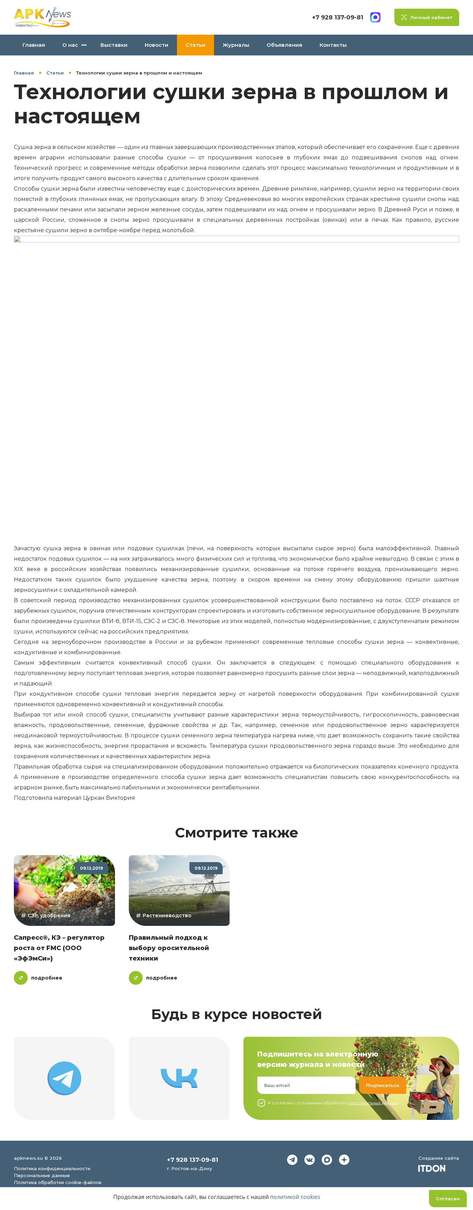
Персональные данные (42, 1175)
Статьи (195, 45)
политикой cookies (295, 1197)
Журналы (236, 45)
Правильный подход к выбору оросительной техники (169, 948)
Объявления (284, 45)
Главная (34, 45)
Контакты (333, 45)
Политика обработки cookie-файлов (57, 1182)
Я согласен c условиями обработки (332, 1102)
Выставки (113, 45)
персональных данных (372, 1102)
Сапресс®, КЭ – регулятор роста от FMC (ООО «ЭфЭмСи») (59, 948)
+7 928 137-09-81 (337, 17)
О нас (70, 45)
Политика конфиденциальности (52, 1168)
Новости (156, 45)
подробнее (46, 978)
